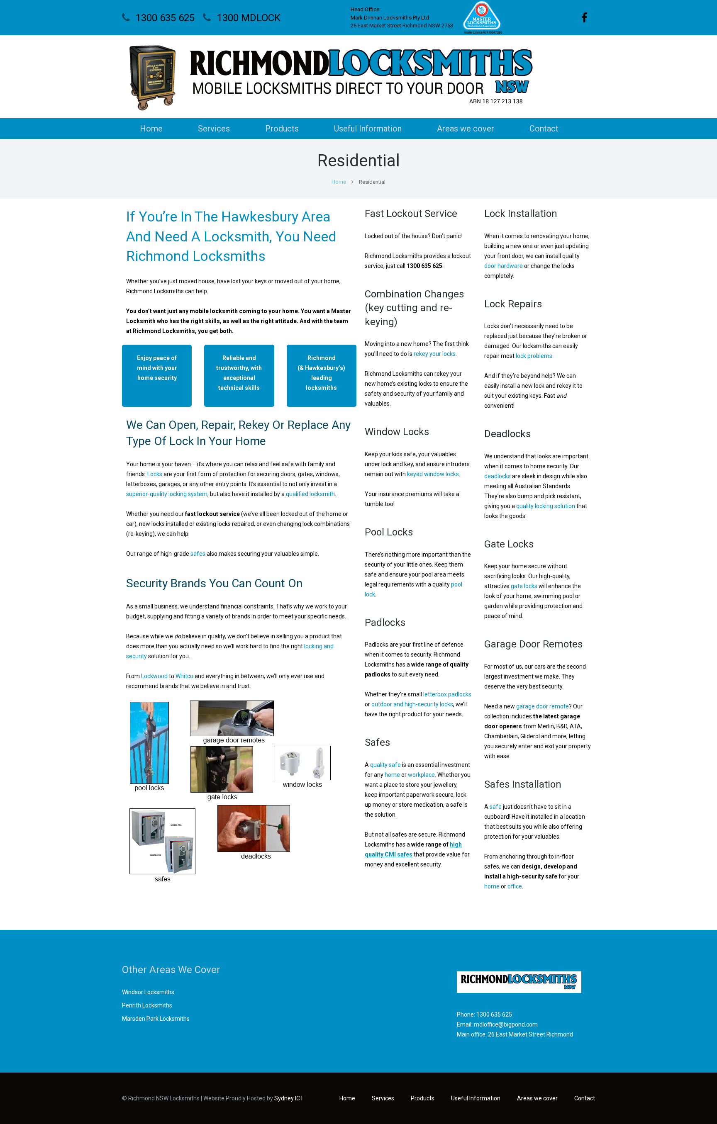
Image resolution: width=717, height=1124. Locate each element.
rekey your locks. (435, 353)
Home (339, 182)
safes (197, 553)
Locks (154, 474)
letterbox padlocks (447, 694)
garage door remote (542, 706)
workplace (421, 774)
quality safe (385, 764)
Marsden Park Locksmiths (156, 1018)
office (514, 886)
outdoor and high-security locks (412, 704)
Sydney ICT (289, 1098)
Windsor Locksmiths (148, 992)
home (392, 774)
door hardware (503, 266)
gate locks (524, 586)
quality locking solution (545, 506)
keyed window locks (433, 474)
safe (496, 806)
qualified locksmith (310, 494)
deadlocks (497, 476)
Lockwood (154, 676)
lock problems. (535, 356)
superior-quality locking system (166, 494)
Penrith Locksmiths (147, 1005)
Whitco (184, 676)
